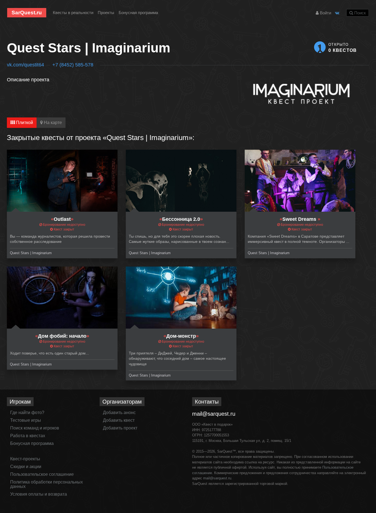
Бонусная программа (138, 12)
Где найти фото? (27, 412)
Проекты (106, 12)
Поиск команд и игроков (34, 428)
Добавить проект (120, 428)
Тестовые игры (25, 420)
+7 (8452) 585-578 (72, 65)
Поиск (359, 12)
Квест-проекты (25, 458)
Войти (325, 12)
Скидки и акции (25, 466)
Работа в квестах (27, 435)
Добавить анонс (119, 412)
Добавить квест (119, 420)
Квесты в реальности (73, 12)
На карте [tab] (52, 122)
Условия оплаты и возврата (38, 494)
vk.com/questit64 (25, 65)
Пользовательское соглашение (42, 474)
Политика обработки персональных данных (46, 484)
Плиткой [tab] (24, 122)
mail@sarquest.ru (213, 414)
